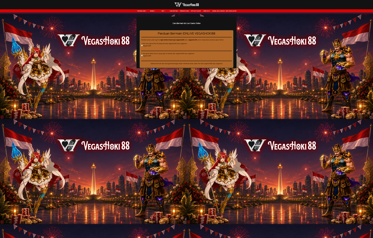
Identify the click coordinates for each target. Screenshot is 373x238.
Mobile (152, 11)
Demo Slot (206, 11)
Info (163, 11)
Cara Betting (174, 11)
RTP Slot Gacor (196, 11)
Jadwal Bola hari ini (218, 11)
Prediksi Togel (184, 11)
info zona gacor (231, 11)
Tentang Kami (141, 11)
